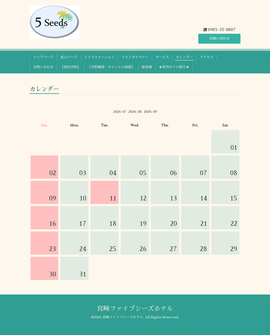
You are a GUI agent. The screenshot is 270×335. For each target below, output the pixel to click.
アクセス (206, 57)
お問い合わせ (219, 38)
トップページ (43, 57)
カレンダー (184, 57)
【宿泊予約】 (70, 67)
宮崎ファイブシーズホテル (135, 308)
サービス (162, 57)
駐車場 (147, 67)
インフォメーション (99, 57)
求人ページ (68, 57)
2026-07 (119, 111)
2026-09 (150, 111)
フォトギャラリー (135, 57)
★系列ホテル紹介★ (174, 67)
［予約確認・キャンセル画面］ (111, 67)
